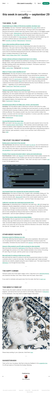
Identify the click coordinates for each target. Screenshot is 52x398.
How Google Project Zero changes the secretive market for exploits (20, 191)
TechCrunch (9, 101)
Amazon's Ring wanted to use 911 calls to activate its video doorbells (21, 246)
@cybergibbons (6, 150)
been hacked (19, 115)
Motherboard (9, 117)
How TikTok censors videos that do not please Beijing (16, 217)
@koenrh (21, 155)
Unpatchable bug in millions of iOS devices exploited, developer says (21, 26)
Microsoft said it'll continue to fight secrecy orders (16, 255)
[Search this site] (35, 3)
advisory (31, 242)
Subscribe (45, 3)
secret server (18, 79)
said (48, 159)
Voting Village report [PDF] (13, 55)
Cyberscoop (9, 86)
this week (34, 27)
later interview (23, 37)
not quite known (40, 77)
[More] (8, 3)
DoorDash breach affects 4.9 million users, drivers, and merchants (20, 104)
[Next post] (49, 376)
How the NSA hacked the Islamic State (12, 121)
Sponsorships (30, 391)
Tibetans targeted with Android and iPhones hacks (16, 90)
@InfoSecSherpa (44, 273)
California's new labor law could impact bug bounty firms (18, 202)
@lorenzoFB (19, 197)
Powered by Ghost (46, 390)
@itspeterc (46, 291)
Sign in (39, 3)
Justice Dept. (9, 68)
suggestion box (43, 363)
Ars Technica (25, 68)
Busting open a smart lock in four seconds (13, 143)
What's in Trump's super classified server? (14, 71)
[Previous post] (3, 376)
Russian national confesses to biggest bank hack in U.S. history (19, 59)
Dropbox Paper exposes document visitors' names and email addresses (22, 154)
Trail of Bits (16, 35)
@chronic (28, 40)
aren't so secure (30, 144)
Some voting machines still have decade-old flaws (16, 44)
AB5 (38, 204)
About (3, 3)
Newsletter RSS (35, 390)
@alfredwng (21, 248)
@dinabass (5, 262)
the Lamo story (19, 123)
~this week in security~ (24, 3)
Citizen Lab (17, 101)
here (31, 352)
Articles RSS (27, 390)
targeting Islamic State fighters (14, 124)
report (20, 81)
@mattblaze (25, 55)
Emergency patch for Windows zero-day (13, 237)
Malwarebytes (18, 33)
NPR (7, 132)
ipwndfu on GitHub (11, 40)
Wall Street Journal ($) (20, 86)
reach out (42, 279)
